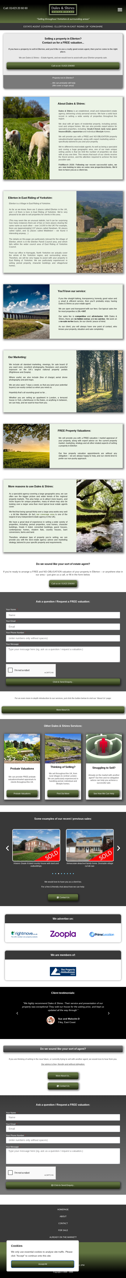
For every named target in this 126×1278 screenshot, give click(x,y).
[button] (120, 9)
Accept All (42, 1264)
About (63, 1216)
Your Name (11, 610)
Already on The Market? (63, 1237)
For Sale (63, 1230)
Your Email (11, 621)
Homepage (63, 1209)
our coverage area (45, 514)
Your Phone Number (15, 633)
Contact (63, 1223)
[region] (43, 1255)
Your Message (12, 644)
